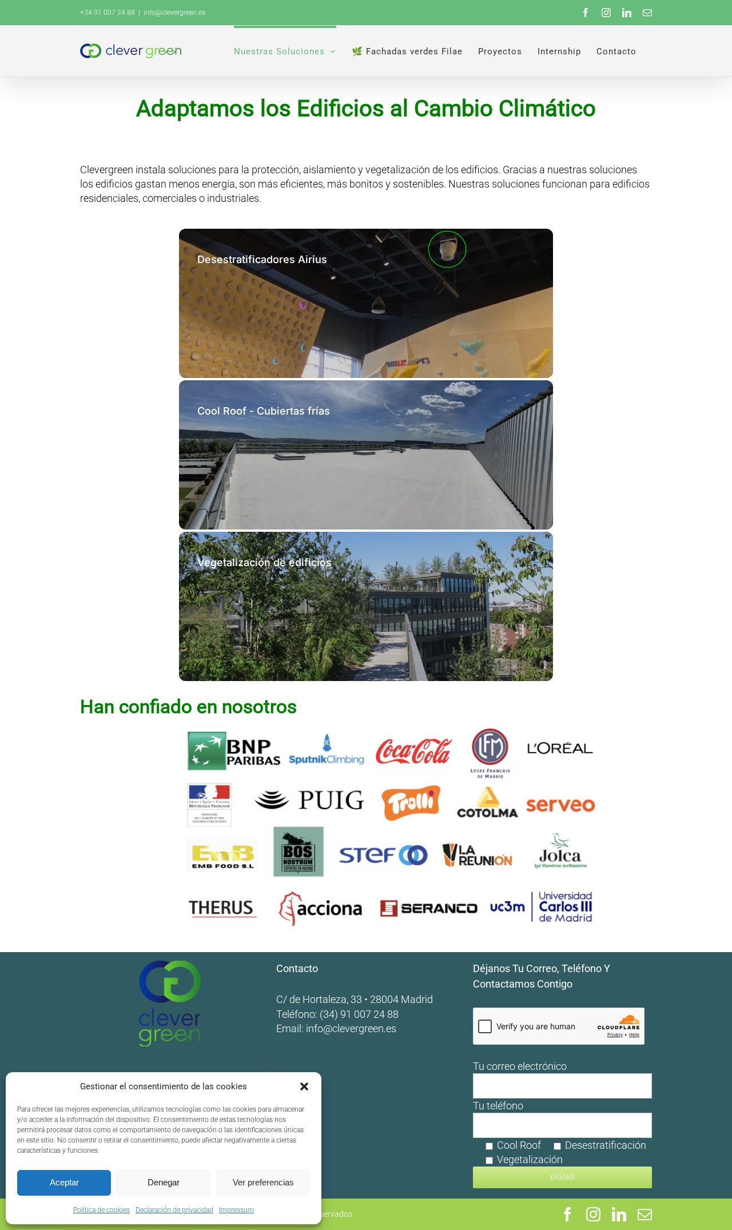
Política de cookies (101, 1210)
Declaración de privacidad (174, 1210)
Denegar (164, 1182)
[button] (304, 1086)
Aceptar (64, 1182)
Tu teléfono (559, 1132)
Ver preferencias (263, 1182)
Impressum (236, 1210)
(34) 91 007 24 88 (359, 1014)
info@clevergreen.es (351, 1028)
